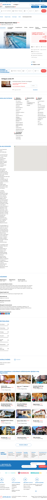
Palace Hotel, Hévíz (22, 420)
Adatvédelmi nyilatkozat (5, 489)
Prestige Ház (4, 437)
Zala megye (14, 16)
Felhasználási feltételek (4, 487)
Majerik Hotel (36, 404)
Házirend (31, 27)
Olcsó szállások (26, 489)
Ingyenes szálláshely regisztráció (16, 485)
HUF (1, 6)
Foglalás (43, 41)
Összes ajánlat (23, 444)
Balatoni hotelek (27, 486)
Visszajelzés (2, 486)
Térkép (25, 27)
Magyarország (7, 16)
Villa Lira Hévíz (36, 437)
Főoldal (1, 16)
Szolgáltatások (18, 27)
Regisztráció (35, 6)
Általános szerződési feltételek (16, 491)
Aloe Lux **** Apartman (22, 386)
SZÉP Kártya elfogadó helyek (29, 484)
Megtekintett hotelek (10, 6)
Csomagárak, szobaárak (10, 28)
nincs (34, 62)
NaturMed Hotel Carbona (7, 420)
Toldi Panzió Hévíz (21, 437)
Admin (13, 488)
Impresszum (2, 484)
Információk (3, 27)
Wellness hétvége (27, 487)
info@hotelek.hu (38, 485)
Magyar (16, 4)
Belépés (44, 6)
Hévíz (20, 16)
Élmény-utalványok (37, 28)
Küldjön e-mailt (36, 64)
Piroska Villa (36, 420)
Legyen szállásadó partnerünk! (37, 4)
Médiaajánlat (14, 487)
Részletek (35, 89)
